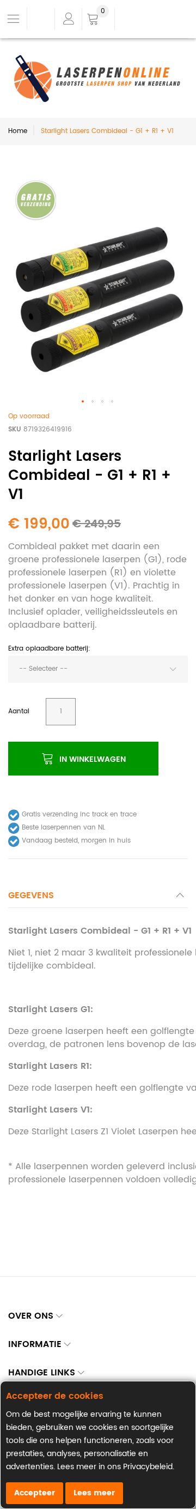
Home (17, 131)
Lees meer (94, 1493)
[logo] (98, 78)
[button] (83, 402)
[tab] (98, 898)
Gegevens (31, 895)
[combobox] (98, 669)
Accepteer (34, 1493)
